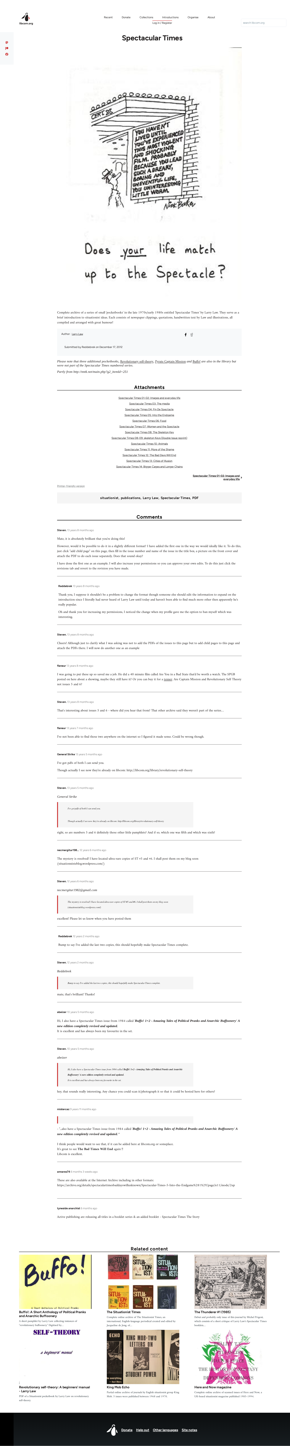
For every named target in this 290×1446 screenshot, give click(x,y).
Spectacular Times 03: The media (149, 403)
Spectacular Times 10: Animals (149, 443)
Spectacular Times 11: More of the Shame (149, 449)
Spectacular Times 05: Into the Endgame (149, 415)
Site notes (189, 1430)
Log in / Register (162, 23)
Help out (142, 1430)
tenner (168, 679)
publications (130, 498)
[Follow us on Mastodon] (6, 42)
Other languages (165, 1430)
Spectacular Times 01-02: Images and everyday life (149, 398)
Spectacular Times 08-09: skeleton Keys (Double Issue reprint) (149, 438)
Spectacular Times (175, 498)
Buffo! (196, 362)
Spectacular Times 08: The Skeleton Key (149, 432)
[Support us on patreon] (6, 48)
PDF (195, 498)
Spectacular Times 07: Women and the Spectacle (149, 426)
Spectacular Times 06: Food (149, 421)
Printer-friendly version (71, 486)
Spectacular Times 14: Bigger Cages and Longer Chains (149, 466)
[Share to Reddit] (191, 334)
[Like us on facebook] (6, 54)
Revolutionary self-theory (136, 362)
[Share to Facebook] (185, 334)
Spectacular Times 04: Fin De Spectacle (149, 409)
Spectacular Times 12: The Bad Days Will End (149, 455)
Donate (126, 1430)
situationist (109, 498)
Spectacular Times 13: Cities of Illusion (149, 461)
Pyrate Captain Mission (170, 362)
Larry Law (77, 334)
